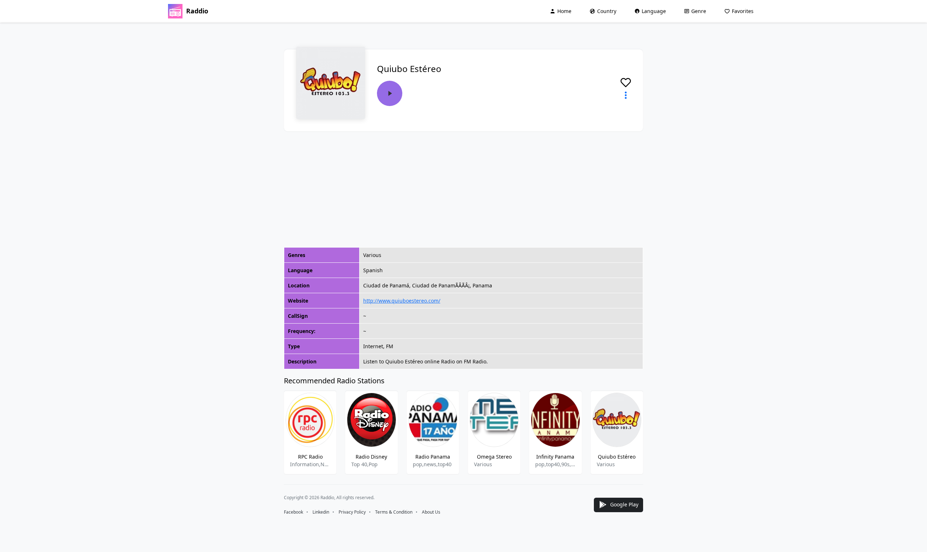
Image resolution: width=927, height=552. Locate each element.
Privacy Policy (352, 512)
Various (483, 464)
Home (564, 11)
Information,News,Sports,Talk (310, 464)
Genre (698, 11)
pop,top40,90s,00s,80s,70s (555, 464)
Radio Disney (371, 456)
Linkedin (321, 512)
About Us (431, 512)
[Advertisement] (463, 189)
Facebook (293, 512)
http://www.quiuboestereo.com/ (401, 300)
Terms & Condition (393, 512)
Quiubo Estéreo (617, 456)
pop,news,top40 (432, 464)
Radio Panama (432, 456)
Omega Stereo (494, 456)
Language (654, 11)
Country (606, 11)
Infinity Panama (555, 456)
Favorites (743, 11)
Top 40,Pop (364, 464)
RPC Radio (310, 456)
